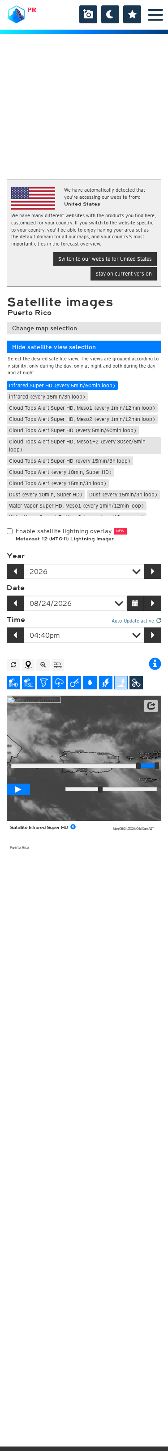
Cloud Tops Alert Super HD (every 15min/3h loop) (70, 460)
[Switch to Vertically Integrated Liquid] (90, 682)
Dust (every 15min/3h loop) (123, 494)
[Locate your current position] (28, 665)
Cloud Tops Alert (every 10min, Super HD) (60, 472)
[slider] (157, 765)
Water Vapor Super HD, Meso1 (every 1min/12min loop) (76, 505)
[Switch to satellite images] (136, 682)
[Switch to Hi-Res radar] (13, 682)
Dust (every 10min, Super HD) (46, 494)
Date (16, 588)
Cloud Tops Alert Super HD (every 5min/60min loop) (73, 430)
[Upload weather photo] (88, 14)
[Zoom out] (43, 665)
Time (16, 620)
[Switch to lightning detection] (105, 682)
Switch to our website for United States (105, 258)
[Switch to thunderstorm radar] (59, 682)
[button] (151, 706)
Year (16, 556)
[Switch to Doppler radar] (44, 682)
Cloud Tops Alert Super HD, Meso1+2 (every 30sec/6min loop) (77, 445)
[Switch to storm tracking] (74, 682)
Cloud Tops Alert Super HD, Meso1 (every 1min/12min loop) (82, 407)
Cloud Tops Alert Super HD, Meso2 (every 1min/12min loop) (82, 419)
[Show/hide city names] (58, 665)
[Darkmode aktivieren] (110, 14)
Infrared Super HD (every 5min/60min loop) (62, 385)
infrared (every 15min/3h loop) (47, 396)
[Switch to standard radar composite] (28, 682)
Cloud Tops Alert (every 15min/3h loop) (58, 483)
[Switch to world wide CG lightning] (121, 682)
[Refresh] (13, 665)
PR (31, 9)
